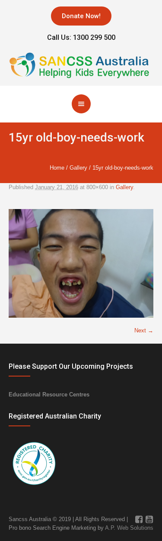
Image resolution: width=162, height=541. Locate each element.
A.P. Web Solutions (129, 528)
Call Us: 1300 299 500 (81, 37)
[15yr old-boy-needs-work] (81, 263)
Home (57, 167)
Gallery (78, 167)
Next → (143, 330)
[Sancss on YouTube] (149, 519)
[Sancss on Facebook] (138, 519)
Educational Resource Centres (49, 394)
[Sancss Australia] (81, 64)
